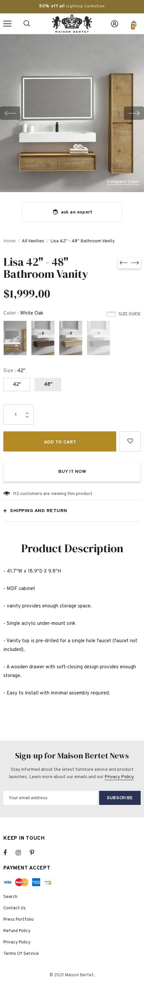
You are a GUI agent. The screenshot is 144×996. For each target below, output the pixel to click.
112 (16, 494)
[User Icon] (114, 23)
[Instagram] (22, 853)
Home (9, 241)
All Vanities (33, 241)
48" (48, 385)
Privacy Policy (119, 777)
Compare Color (123, 182)
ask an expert (76, 212)
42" (17, 385)
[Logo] (72, 23)
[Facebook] (9, 853)
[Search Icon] (26, 23)
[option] (72, 113)
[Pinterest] (36, 853)
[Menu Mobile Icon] (7, 24)
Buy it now (72, 472)
